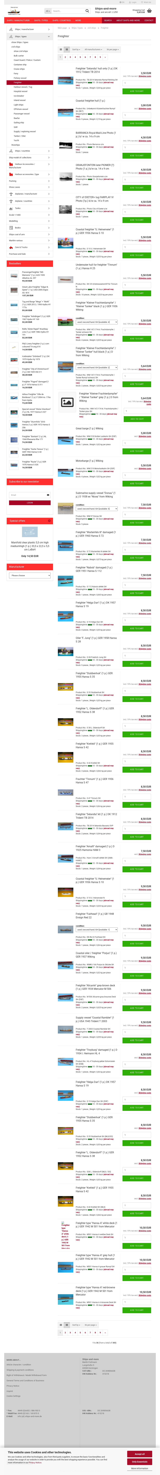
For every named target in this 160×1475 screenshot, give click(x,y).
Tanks (17, 208)
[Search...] (87, 11)
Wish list (147, 2)
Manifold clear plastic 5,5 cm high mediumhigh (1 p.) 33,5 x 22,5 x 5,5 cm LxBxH (30, 546)
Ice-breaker (19, 96)
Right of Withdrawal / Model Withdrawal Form (27, 1375)
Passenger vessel (22, 113)
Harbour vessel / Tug (23, 87)
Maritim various (16, 240)
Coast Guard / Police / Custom (27, 60)
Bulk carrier (19, 56)
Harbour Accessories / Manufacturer (22, 166)
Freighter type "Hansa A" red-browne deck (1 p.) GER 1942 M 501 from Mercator (95, 1291)
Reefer (17, 118)
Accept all (140, 1454)
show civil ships (21, 51)
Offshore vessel (21, 109)
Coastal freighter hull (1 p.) (90, 100)
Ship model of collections (20, 157)
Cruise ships (19, 69)
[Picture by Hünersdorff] (30, 532)
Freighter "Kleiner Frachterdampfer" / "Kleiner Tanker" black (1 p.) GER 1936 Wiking (97, 306)
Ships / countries (61, 20)
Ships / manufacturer (18, 20)
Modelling (13, 221)
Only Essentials (139, 1461)
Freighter (18, 82)
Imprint (10, 1391)
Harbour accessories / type (27, 174)
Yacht (16, 140)
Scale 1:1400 (14, 215)
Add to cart (137, 91)
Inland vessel (19, 100)
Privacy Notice (35, 1462)
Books (18, 228)
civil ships (15, 47)
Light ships (18, 105)
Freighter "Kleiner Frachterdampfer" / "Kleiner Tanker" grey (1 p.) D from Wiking (98, 397)
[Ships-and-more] (23, 11)
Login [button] (133, 2)
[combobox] (76, 50)
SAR (16, 127)
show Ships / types (19, 42)
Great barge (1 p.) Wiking (89, 428)
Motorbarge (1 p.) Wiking (89, 460)
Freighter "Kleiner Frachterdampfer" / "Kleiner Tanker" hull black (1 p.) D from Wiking (96, 352)
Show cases (14, 187)
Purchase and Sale (17, 254)
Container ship (20, 64)
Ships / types (41, 20)
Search (108, 20)
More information (139, 1468)
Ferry (16, 73)
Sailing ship (19, 122)
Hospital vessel (20, 91)
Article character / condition (19, 1364)
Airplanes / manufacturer (26, 194)
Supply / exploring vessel (25, 131)
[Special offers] (49, 521)
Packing (12, 181)
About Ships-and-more (128, 20)
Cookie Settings (13, 1396)
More (78, 20)
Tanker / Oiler (20, 136)
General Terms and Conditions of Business (25, 1380)
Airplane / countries (23, 201)
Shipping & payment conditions (20, 1370)
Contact (149, 20)
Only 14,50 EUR (29, 556)
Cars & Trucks (21, 247)
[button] (122, 2)
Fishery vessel (20, 78)
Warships (15, 145)
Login (30, 503)
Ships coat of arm (17, 234)
